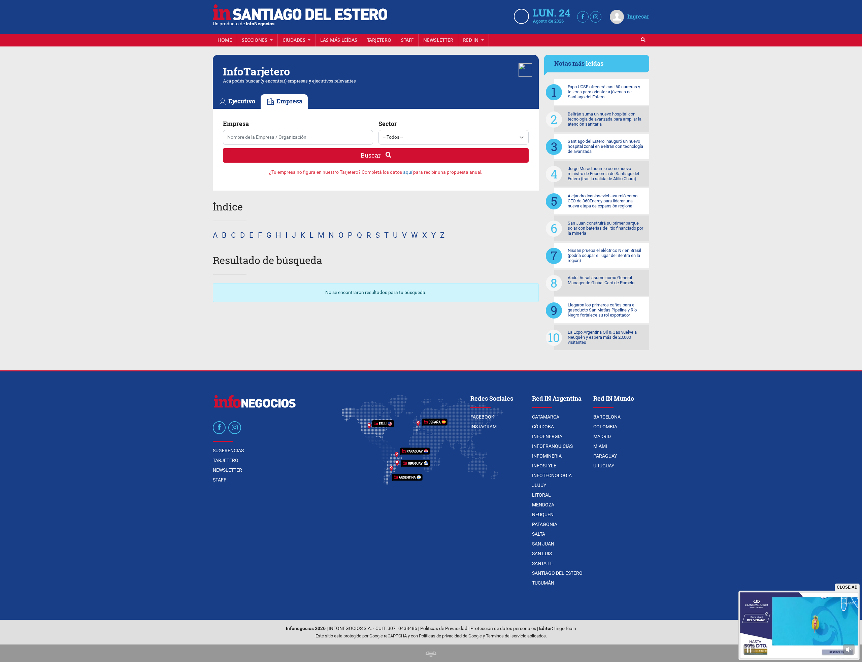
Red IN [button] (471, 40)
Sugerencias (228, 450)
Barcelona (607, 417)
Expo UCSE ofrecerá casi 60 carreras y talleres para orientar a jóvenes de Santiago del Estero (604, 91)
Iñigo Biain (565, 628)
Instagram (483, 426)
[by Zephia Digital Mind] (431, 653)
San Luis (542, 553)
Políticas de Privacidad (443, 628)
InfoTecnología (552, 475)
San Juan (543, 544)
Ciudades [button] (295, 40)
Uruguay (603, 465)
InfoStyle (544, 465)
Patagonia (544, 524)
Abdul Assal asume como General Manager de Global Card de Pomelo (601, 280)
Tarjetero (379, 40)
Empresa (236, 124)
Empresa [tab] (288, 101)
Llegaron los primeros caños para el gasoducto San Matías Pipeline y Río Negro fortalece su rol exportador (602, 310)
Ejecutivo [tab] (241, 101)
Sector (387, 124)
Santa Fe (542, 563)
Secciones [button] (255, 40)
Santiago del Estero (557, 573)
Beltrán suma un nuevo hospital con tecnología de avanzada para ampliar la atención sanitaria (604, 119)
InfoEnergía (547, 436)
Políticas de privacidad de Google (450, 635)
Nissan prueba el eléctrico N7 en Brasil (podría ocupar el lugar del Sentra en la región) (604, 255)
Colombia (605, 426)
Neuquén (543, 514)
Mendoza (543, 504)
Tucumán (543, 583)
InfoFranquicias (552, 446)
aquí (407, 172)
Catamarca (545, 417)
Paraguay (605, 456)
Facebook (482, 417)
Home (225, 40)
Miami (600, 446)
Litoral (541, 495)
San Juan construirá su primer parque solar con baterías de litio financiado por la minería (605, 228)
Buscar (371, 155)
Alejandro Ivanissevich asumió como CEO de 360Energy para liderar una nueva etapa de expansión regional (602, 200)
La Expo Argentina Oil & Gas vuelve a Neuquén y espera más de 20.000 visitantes (602, 337)
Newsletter (438, 40)
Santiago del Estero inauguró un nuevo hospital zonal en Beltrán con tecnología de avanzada (605, 146)
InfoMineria (547, 456)
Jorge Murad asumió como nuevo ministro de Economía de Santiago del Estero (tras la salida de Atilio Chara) (603, 173)
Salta (538, 534)
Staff (407, 40)
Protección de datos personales (503, 628)
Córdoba (543, 426)
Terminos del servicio (506, 635)
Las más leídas (338, 40)
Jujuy (539, 485)
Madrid (602, 436)
